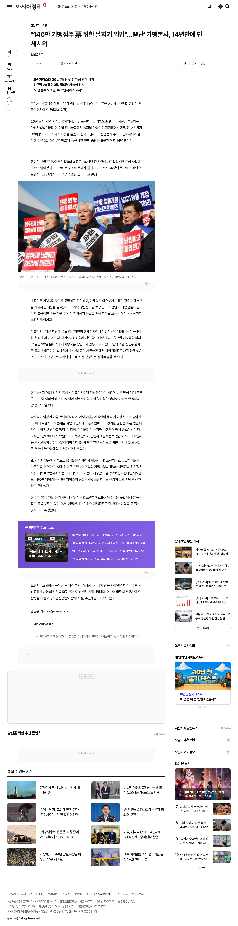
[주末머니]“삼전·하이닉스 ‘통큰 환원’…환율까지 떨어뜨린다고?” (212, 584)
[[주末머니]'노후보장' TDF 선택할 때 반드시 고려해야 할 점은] (183, 605)
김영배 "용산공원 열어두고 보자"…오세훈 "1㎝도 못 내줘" (142, 789)
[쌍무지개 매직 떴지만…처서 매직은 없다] (21, 798)
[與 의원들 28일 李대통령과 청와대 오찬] (105, 820)
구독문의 (66, 893)
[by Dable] (159, 734)
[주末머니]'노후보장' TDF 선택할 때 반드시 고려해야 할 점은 (212, 600)
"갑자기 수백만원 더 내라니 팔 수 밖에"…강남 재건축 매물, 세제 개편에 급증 (194, 843)
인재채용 (40, 893)
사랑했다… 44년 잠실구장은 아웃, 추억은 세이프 (60, 856)
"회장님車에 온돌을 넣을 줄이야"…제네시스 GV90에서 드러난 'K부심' (60, 835)
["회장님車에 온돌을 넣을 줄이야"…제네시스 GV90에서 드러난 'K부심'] (21, 843)
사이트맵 (141, 893)
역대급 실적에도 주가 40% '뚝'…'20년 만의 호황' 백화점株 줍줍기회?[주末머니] (211, 552)
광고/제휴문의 (25, 893)
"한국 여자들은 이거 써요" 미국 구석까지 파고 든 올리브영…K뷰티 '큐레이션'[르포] (110, 551)
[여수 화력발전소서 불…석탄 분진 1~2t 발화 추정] (105, 865)
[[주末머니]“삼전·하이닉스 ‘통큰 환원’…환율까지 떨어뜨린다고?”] (183, 589)
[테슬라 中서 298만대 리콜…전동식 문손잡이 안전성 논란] (183, 621)
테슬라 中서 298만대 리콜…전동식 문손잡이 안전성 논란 (212, 616)
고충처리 (129, 893)
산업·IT (35, 25)
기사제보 (78, 893)
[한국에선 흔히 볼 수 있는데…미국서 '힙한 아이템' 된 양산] (222, 862)
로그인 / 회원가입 (210, 6)
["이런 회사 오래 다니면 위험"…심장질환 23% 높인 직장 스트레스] (183, 573)
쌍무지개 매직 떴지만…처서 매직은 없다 (60, 789)
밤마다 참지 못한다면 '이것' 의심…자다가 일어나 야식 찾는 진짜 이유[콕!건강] (195, 811)
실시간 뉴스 (63, 6)
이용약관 (117, 893)
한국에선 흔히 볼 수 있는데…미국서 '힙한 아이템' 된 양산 (194, 859)
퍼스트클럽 (53, 893)
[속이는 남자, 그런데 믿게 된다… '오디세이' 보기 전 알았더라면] (21, 820)
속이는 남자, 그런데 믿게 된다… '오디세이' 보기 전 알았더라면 (60, 812)
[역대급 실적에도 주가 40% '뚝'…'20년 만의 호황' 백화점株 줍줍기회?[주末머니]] (183, 557)
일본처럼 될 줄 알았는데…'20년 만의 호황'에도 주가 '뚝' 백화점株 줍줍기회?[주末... (110, 543)
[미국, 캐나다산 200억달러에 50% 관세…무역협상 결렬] (105, 843)
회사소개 (11, 893)
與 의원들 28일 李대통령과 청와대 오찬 (143, 812)
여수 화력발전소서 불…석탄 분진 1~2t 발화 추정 (143, 856)
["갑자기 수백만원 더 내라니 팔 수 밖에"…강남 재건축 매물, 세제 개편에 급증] (222, 846)
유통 (44, 25)
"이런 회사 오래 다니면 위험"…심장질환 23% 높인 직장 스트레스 (212, 568)
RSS (88, 893)
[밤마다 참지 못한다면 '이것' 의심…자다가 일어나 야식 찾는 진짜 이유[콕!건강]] (222, 814)
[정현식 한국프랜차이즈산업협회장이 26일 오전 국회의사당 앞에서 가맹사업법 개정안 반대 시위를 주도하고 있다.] (86, 226)
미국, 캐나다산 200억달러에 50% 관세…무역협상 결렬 (142, 834)
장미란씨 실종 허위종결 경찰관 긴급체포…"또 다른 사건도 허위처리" (107, 535)
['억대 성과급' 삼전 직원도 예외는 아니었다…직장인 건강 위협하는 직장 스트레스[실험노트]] (222, 830)
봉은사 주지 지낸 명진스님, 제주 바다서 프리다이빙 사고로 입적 (105, 559)
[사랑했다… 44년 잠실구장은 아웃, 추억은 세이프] (21, 865)
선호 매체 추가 (70, 63)
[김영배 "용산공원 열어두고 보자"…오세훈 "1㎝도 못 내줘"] (105, 798)
